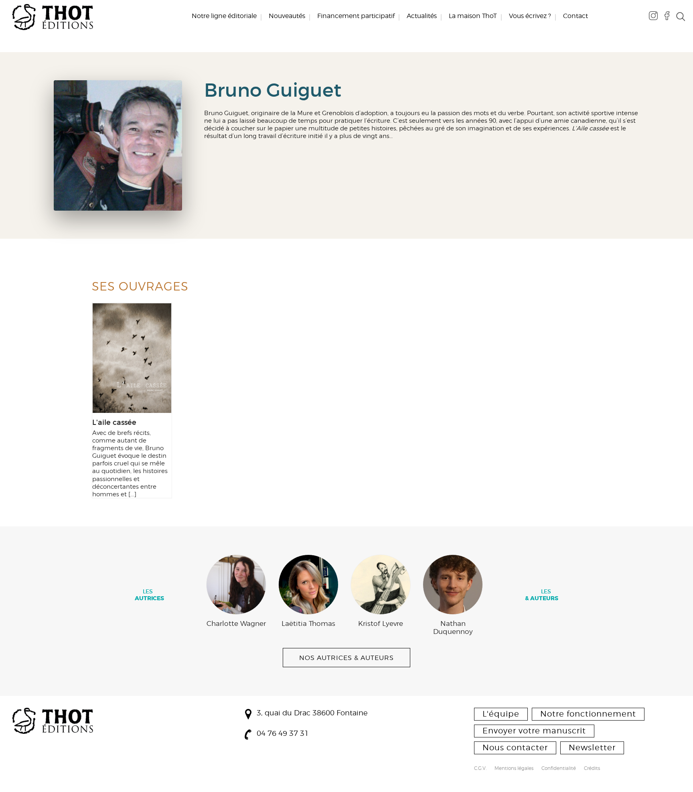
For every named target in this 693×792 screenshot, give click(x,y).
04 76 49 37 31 (283, 733)
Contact (575, 16)
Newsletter (592, 747)
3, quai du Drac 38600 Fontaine (312, 713)
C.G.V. (480, 768)
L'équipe (500, 714)
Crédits (592, 768)
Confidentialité (558, 768)
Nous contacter (515, 747)
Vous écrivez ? (530, 16)
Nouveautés (287, 16)
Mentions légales (513, 768)
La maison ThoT (473, 16)
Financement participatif (356, 16)
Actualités (422, 16)
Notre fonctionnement (588, 714)
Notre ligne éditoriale (224, 16)
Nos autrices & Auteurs (346, 658)
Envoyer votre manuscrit (534, 730)
